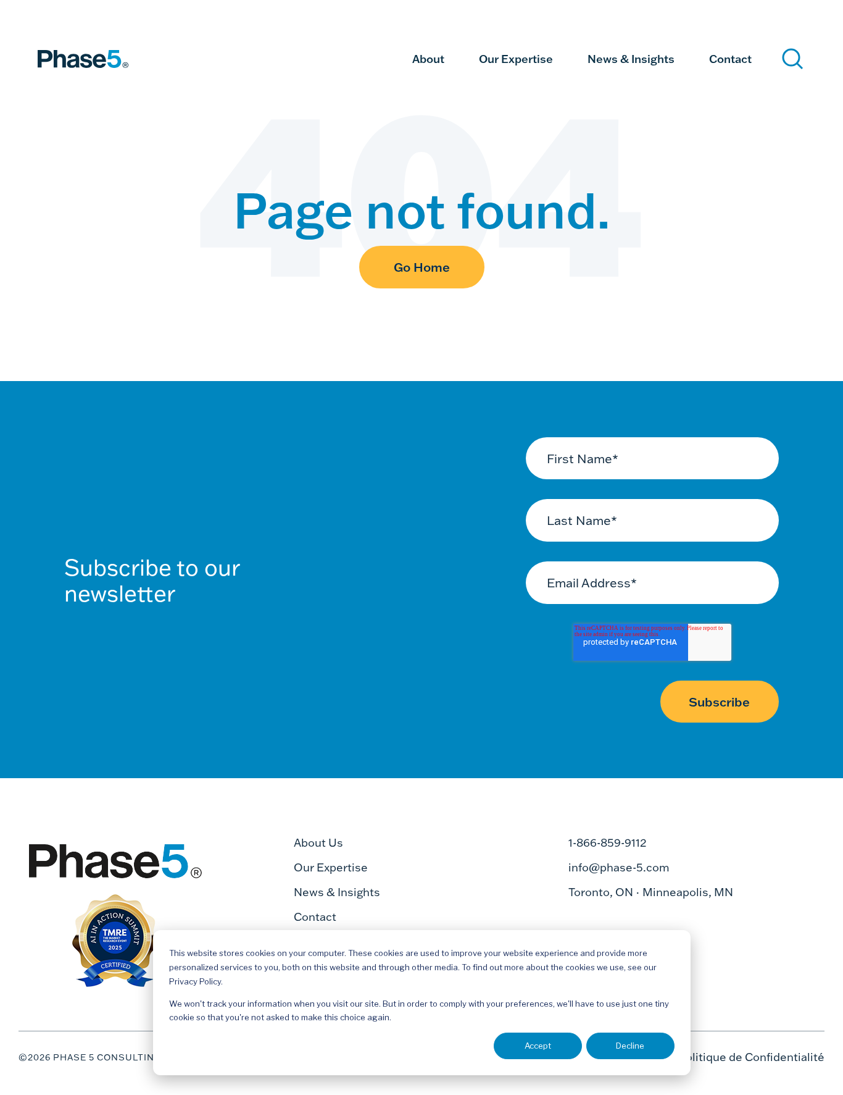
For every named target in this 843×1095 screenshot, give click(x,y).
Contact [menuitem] (730, 58)
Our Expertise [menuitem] (516, 58)
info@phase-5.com (619, 867)
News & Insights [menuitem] (631, 58)
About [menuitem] (428, 58)
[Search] (793, 59)
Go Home (422, 267)
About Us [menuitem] (318, 843)
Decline (630, 1046)
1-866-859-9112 (607, 843)
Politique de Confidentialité (751, 1057)
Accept (538, 1046)
